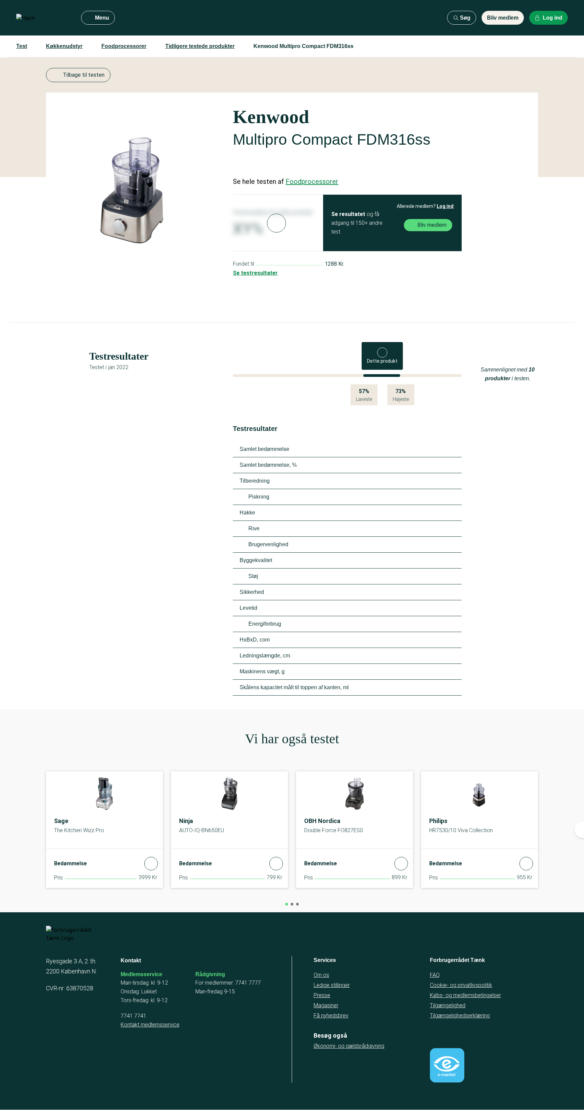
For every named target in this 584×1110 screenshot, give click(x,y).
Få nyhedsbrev (331, 1015)
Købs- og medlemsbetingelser (465, 995)
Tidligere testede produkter (200, 46)
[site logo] (43, 18)
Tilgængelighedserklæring (460, 1015)
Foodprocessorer (123, 46)
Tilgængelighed (447, 1005)
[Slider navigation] (286, 904)
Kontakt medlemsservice (150, 1024)
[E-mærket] (447, 1065)
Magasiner (326, 1005)
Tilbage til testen (83, 75)
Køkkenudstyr (64, 46)
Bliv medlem (502, 18)
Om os (321, 975)
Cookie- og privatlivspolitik (461, 985)
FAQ (435, 975)
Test (21, 46)
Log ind (445, 206)
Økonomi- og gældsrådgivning (349, 1046)
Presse (322, 995)
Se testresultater (255, 273)
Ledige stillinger (332, 985)
